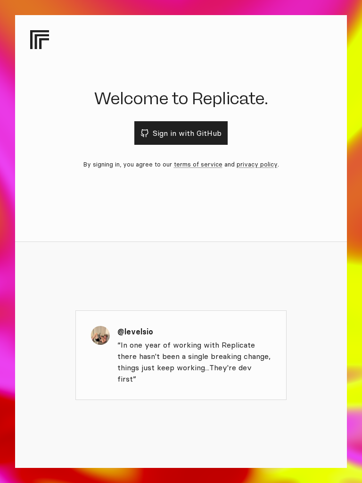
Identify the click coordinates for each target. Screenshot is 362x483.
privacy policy (257, 164)
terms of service (198, 164)
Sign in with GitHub (187, 133)
